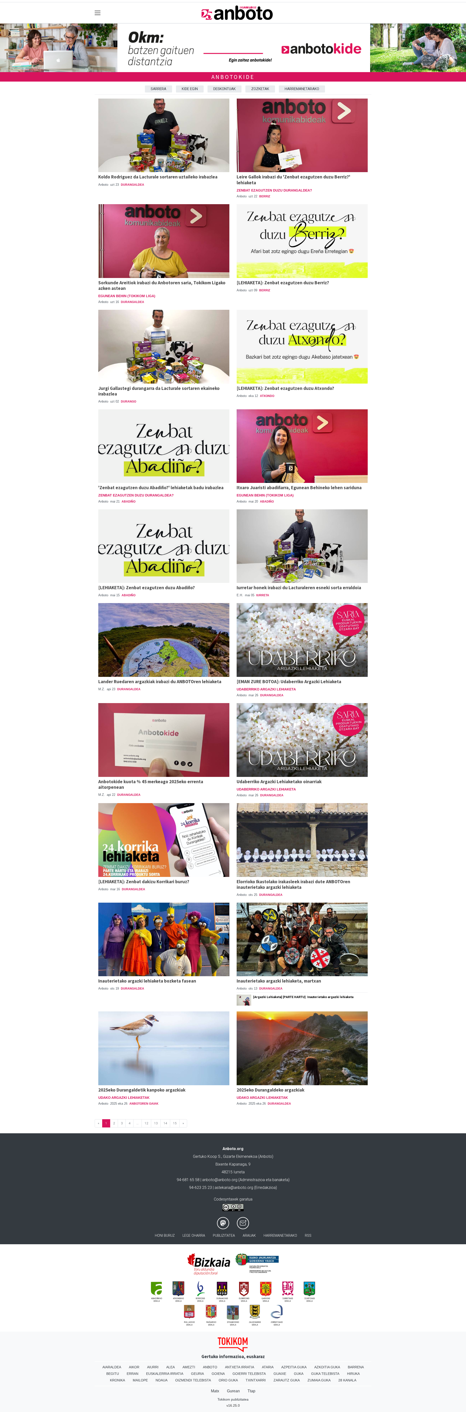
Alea (170, 1367)
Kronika (117, 1380)
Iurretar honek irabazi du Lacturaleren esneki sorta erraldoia (299, 587)
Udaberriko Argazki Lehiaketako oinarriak (279, 781)
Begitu (112, 1374)
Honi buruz (165, 1236)
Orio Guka (228, 1380)
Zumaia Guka (319, 1380)
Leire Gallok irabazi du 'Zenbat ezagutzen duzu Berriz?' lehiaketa (293, 179)
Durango (128, 401)
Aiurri (152, 1367)
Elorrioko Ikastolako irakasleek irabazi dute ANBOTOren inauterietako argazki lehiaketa (293, 884)
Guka (298, 1374)
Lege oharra (194, 1236)
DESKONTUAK (224, 89)
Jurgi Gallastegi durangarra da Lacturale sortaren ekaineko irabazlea (159, 391)
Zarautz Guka (287, 1380)
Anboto (210, 1367)
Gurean (233, 1391)
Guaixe (280, 1374)
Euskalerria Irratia (164, 1374)
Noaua (161, 1380)
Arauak (249, 1236)
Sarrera (158, 89)
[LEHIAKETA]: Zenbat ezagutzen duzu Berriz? (283, 283)
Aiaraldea (111, 1367)
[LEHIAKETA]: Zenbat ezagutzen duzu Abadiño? (146, 587)
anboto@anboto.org (219, 1179)
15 (174, 1123)
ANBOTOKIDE (233, 77)
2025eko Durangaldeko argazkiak (270, 1090)
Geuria (197, 1374)
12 (146, 1123)
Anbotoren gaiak (143, 1103)
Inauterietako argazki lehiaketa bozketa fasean (147, 981)
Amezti (189, 1367)
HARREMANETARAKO (302, 89)
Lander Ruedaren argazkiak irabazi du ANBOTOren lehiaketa (159, 681)
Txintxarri (256, 1380)
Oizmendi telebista (193, 1380)
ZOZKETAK (260, 89)
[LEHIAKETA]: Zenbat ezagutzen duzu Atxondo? (285, 388)
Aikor (134, 1367)
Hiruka (353, 1374)
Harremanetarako (280, 1236)
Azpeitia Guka (294, 1367)
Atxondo (267, 396)
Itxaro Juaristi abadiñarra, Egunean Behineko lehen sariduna (299, 487)
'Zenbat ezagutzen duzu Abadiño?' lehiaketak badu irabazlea (161, 487)
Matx (215, 1391)
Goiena (218, 1374)
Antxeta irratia (239, 1367)
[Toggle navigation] (97, 12)
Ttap (251, 1391)
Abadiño (128, 501)
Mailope (140, 1380)
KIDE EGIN (190, 89)
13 (156, 1123)
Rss (308, 1236)
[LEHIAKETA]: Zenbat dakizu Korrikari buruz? (143, 881)
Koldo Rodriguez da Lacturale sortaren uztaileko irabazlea (157, 177)
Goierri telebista (249, 1374)
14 (165, 1123)
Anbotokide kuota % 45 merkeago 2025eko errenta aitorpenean (150, 784)
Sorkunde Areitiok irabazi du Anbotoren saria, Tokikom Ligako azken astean (161, 285)
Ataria (268, 1367)
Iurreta (262, 595)
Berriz (264, 196)
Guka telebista (325, 1374)
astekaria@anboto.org (234, 1187)
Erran (132, 1374)
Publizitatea (224, 1236)
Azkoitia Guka (327, 1367)
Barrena (356, 1367)
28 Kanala (347, 1380)
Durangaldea (132, 184)
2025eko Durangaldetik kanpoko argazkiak (141, 1090)
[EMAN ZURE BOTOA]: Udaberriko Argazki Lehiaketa (289, 681)
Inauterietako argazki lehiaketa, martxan (279, 981)
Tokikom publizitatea (233, 1399)
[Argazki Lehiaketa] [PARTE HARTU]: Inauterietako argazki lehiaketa (303, 997)
